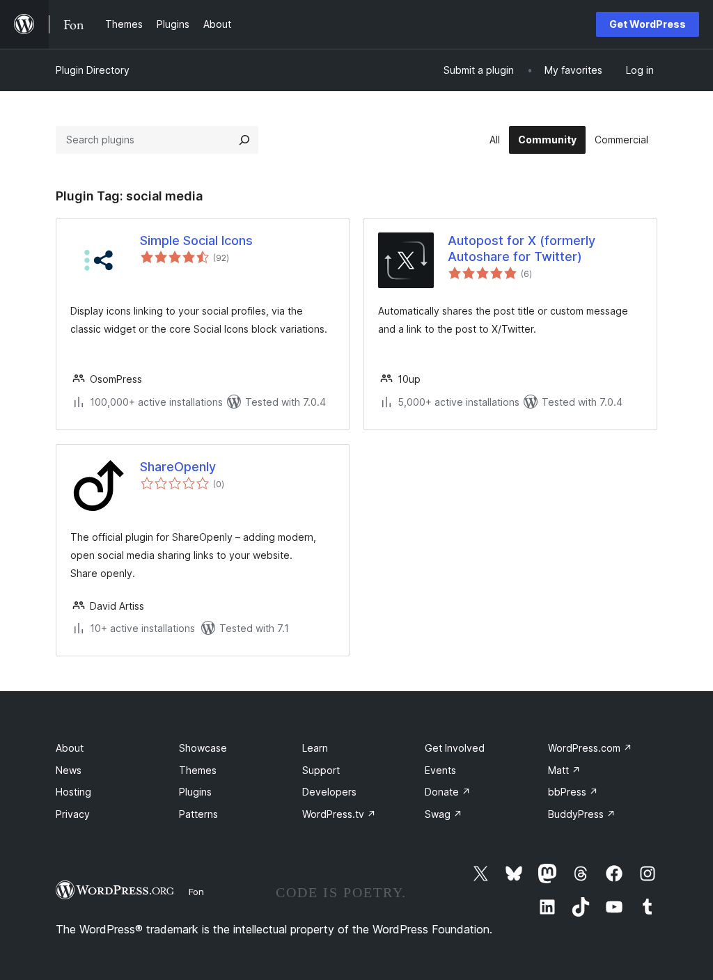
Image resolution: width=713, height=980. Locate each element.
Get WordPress (647, 24)
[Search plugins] (244, 140)
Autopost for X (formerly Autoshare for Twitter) (521, 248)
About (70, 748)
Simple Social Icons (196, 240)
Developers (329, 792)
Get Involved (455, 748)
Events (440, 770)
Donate (448, 792)
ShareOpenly (178, 466)
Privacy (73, 814)
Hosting (73, 792)
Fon (196, 891)
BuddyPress (582, 814)
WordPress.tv (339, 814)
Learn (315, 748)
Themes (198, 770)
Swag (443, 814)
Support (321, 770)
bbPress (573, 792)
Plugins (195, 792)
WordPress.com (590, 748)
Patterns (198, 814)
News (68, 770)
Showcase (203, 748)
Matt (564, 770)
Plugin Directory (93, 70)
